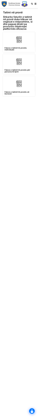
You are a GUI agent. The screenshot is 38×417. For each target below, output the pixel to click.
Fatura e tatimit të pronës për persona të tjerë (17, 71)
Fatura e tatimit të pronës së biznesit (17, 93)
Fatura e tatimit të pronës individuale (16, 49)
